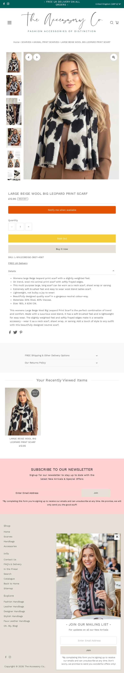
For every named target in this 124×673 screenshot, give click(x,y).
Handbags (9, 541)
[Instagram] (8, 4)
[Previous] (28, 57)
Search (7, 574)
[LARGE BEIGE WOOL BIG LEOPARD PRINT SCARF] (23, 411)
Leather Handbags (14, 606)
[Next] (36, 57)
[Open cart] (117, 22)
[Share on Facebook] (10, 333)
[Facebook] (4, 4)
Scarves (8, 536)
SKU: (10, 257)
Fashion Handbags (14, 601)
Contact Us (10, 559)
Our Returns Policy (35, 362)
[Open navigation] (9, 23)
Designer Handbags (14, 611)
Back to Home (11, 583)
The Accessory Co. (35, 666)
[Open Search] (111, 22)
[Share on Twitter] (15, 333)
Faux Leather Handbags (17, 621)
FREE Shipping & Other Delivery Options (47, 355)
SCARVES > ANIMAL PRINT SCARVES (40, 42)
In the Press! (11, 569)
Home (16, 42)
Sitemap (8, 588)
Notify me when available (62, 210)
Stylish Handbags (13, 616)
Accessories (10, 546)
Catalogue (9, 578)
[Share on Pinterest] (21, 333)
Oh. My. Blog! (11, 626)
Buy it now (62, 249)
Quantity (13, 220)
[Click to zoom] (113, 57)
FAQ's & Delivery (12, 564)
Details (12, 271)
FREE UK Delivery (17, 263)
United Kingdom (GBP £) (107, 4)
